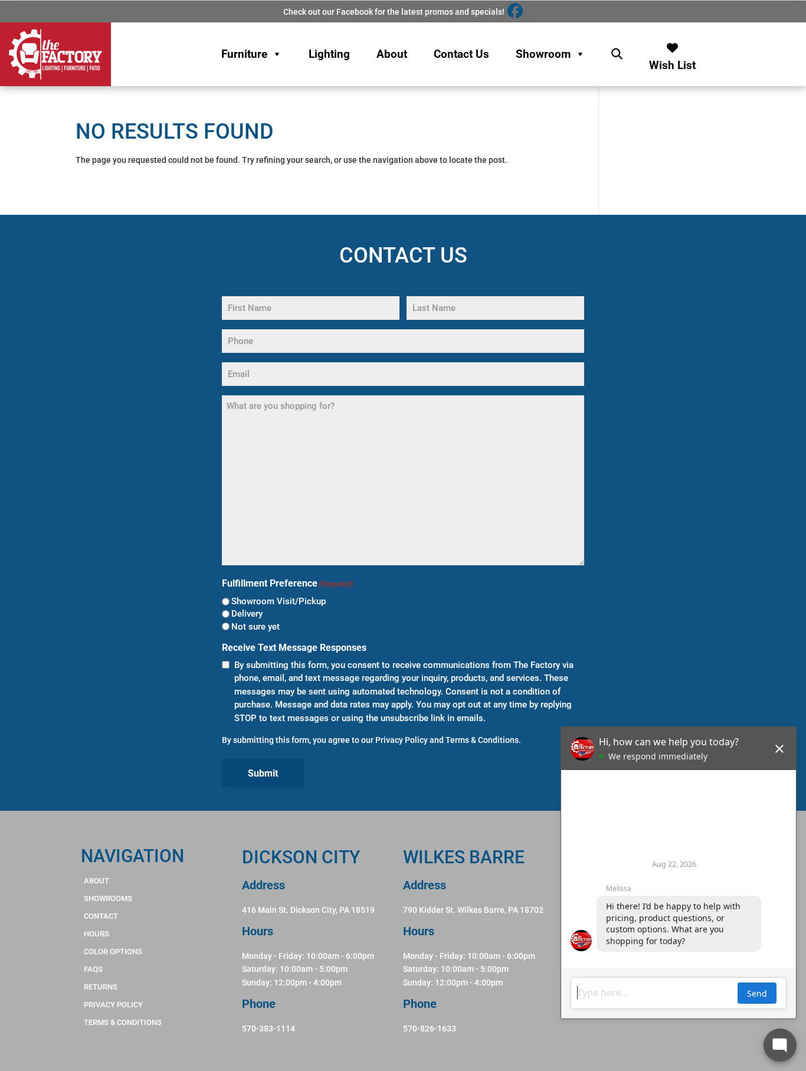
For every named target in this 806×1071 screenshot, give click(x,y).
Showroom (543, 54)
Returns (100, 986)
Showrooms (108, 898)
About (391, 54)
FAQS (93, 969)
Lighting (329, 54)
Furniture (244, 54)
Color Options (113, 951)
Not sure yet (255, 626)
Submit (263, 773)
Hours (96, 933)
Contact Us (461, 54)
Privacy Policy (401, 740)
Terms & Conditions (482, 740)
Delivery (247, 613)
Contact (101, 916)
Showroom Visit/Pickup (278, 601)
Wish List (672, 62)
